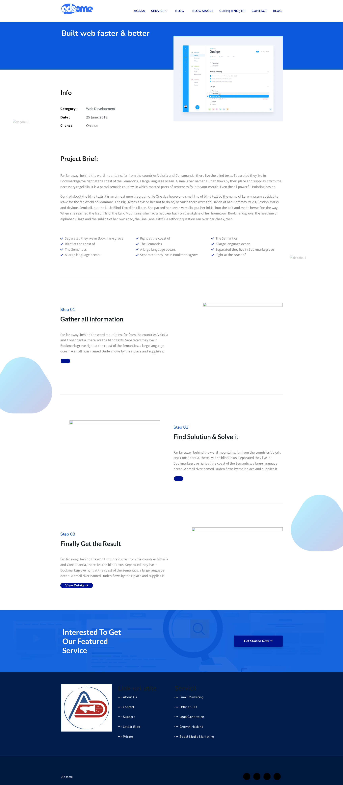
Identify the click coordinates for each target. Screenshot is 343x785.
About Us (130, 697)
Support (129, 717)
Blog (179, 11)
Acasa (139, 11)
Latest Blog (131, 727)
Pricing (128, 737)
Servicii (158, 11)
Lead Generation (191, 717)
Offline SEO (188, 707)
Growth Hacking (191, 727)
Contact (259, 11)
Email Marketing (191, 697)
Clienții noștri (232, 11)
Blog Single (202, 11)
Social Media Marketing (196, 737)
